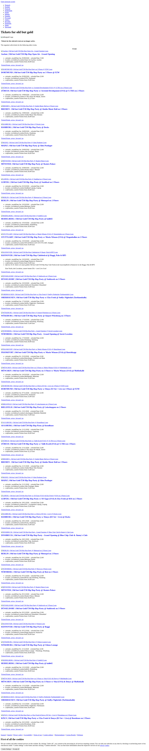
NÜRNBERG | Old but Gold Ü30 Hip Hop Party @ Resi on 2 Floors (29, 572)
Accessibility (28, 735)
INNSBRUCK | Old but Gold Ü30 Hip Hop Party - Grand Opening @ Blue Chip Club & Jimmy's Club (44, 535)
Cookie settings (48, 735)
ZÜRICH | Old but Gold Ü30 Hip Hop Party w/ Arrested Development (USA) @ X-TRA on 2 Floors (42, 91)
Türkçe (7, 20)
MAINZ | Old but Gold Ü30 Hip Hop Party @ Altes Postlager (26, 146)
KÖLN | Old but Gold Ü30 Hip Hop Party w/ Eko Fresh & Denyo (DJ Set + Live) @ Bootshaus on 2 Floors (45, 718)
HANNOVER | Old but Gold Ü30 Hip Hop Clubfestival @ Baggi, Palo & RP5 (33, 255)
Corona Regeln (71, 735)
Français (7, 9)
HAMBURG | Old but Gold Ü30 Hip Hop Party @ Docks (25, 127)
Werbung (80, 735)
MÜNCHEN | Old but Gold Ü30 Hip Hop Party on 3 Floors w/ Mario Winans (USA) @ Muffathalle (42, 371)
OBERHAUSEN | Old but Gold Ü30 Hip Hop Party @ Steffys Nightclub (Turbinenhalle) (38, 700)
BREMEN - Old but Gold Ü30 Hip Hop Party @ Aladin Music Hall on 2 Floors (34, 109)
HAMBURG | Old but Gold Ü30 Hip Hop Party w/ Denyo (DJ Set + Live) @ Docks (35, 517)
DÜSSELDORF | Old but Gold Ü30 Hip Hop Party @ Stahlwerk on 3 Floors (33, 279)
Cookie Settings (6, 749)
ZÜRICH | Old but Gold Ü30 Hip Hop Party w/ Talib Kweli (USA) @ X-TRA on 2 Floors (38, 444)
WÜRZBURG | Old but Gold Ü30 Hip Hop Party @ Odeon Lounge (29, 645)
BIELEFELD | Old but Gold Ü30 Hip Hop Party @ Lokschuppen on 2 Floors (33, 407)
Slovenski (8, 27)
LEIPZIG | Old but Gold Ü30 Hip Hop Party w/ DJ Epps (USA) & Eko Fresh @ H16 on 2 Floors (41, 499)
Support (3, 735)
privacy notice (104, 745)
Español (7, 16)
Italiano (7, 14)
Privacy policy (18, 735)
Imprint (9, 735)
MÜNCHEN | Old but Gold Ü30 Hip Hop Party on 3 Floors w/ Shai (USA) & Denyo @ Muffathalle (42, 682)
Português (8, 23)
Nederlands (8, 11)
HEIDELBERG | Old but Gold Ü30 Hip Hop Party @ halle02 (27, 219)
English (7, 7)
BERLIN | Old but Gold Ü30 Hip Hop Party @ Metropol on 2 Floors (30, 200)
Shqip (7, 25)
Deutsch (7, 5)
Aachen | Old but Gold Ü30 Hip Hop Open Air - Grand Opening (28, 54)
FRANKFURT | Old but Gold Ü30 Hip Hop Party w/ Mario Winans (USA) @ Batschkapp (38, 352)
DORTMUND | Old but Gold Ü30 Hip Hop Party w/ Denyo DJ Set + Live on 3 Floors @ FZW (40, 389)
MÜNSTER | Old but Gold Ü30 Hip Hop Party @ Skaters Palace (28, 164)
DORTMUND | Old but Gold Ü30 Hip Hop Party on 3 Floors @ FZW (30, 72)
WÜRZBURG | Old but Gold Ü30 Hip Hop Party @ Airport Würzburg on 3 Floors (36, 316)
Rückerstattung (59, 735)
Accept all (16, 749)
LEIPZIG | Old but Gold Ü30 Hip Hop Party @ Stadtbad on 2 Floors (30, 182)
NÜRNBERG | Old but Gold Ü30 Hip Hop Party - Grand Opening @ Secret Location (36, 334)
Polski (7, 12)
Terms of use (38, 735)
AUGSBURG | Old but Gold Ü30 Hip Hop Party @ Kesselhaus (27, 425)
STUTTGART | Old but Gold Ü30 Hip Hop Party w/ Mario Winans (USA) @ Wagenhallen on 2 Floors (44, 237)
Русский (8, 18)
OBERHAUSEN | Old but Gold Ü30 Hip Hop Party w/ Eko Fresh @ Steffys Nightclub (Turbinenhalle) (43, 297)
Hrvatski (7, 21)
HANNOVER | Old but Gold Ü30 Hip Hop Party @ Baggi (25, 627)
